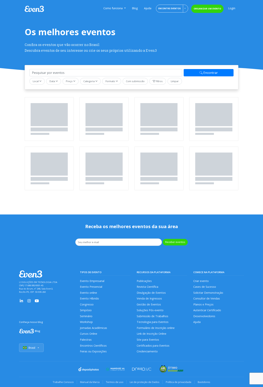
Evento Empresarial (92, 281)
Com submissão (135, 81)
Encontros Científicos (93, 345)
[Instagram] (29, 301)
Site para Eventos (148, 339)
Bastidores (204, 382)
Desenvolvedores (204, 316)
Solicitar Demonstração (208, 292)
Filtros (159, 81)
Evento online (88, 292)
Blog (135, 8)
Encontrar (210, 73)
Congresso (87, 304)
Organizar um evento (207, 8)
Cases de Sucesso (204, 287)
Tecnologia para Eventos (152, 322)
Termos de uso (114, 382)
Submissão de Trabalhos (152, 316)
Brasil (31, 347)
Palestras (86, 339)
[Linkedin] (21, 301)
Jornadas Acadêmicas (93, 328)
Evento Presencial (91, 287)
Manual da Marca (90, 382)
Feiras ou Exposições (93, 351)
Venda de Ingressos (149, 298)
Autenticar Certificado (207, 310)
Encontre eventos (169, 8)
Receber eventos (175, 242)
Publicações (144, 281)
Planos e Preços (203, 304)
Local (36, 81)
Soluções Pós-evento (150, 310)
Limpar (175, 81)
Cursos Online (88, 333)
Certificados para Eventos (153, 345)
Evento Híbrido (89, 298)
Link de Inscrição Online (151, 333)
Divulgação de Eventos (151, 292)
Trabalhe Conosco (63, 382)
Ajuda (147, 8)
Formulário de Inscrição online (156, 328)
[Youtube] (36, 301)
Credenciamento (147, 351)
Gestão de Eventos (149, 304)
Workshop (86, 322)
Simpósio (86, 310)
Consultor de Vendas (206, 298)
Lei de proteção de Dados (144, 382)
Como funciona (113, 8)
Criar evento (201, 281)
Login (231, 8)
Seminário (86, 316)
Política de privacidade (178, 382)
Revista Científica (147, 287)
